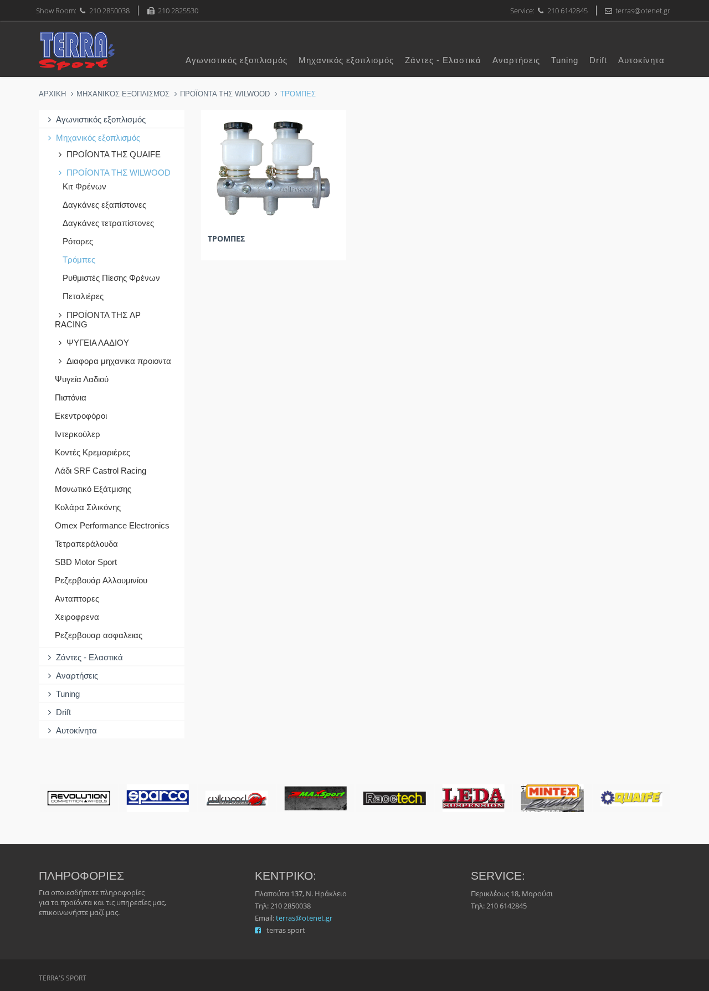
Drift (598, 60)
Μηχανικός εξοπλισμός (346, 60)
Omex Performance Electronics (112, 525)
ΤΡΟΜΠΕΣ (226, 238)
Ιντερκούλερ (77, 434)
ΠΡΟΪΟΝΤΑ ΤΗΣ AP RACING (98, 319)
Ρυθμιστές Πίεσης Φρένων (111, 278)
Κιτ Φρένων (84, 186)
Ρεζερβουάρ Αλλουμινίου (101, 580)
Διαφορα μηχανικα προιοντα (118, 361)
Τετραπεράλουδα (86, 543)
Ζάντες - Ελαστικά (443, 60)
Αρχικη (52, 94)
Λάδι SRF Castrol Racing (100, 470)
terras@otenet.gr (304, 918)
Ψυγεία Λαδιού (82, 379)
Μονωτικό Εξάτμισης (93, 489)
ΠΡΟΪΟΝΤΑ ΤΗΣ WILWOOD (225, 94)
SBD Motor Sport (86, 562)
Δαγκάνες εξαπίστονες (104, 204)
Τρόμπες (79, 259)
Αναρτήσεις (516, 60)
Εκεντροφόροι (81, 415)
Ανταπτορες (77, 598)
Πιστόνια (70, 397)
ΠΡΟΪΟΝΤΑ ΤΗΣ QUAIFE (113, 154)
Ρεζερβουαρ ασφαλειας (98, 635)
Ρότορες (78, 241)
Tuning (564, 60)
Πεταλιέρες (83, 296)
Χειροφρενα (77, 617)
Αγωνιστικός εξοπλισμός (236, 60)
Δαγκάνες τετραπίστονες (108, 223)
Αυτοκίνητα (641, 60)
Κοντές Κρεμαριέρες (92, 452)
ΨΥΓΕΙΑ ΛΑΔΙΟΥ (97, 342)
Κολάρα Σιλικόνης (88, 507)
